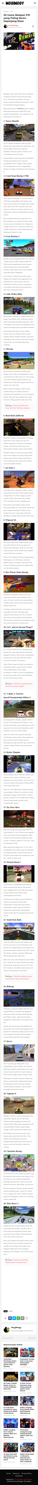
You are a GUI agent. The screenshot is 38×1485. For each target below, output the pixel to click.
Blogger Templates (24, 1481)
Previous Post (8, 1338)
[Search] (35, 3)
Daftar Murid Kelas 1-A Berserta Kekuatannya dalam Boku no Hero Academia (27, 1457)
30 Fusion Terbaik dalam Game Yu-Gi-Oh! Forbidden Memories (10, 1386)
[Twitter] (14, 1318)
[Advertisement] (19, 71)
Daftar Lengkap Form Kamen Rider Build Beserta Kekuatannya (27, 1410)
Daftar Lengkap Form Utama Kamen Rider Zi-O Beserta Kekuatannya (10, 1433)
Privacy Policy (26, 1473)
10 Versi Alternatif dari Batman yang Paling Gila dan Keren (10, 1457)
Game (12, 11)
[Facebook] (10, 1318)
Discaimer (19, 1476)
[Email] (22, 1318)
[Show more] (26, 1318)
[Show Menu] (3, 3)
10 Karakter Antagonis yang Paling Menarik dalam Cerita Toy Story (26, 1433)
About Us (16, 1473)
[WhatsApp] (18, 1318)
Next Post (31, 1338)
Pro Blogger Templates (23, 1479)
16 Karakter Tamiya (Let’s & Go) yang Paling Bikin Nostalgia (27, 1362)
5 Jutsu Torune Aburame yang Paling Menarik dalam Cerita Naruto (25, 1387)
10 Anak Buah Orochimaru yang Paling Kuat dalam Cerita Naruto (10, 1410)
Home (6, 11)
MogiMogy (16, 1327)
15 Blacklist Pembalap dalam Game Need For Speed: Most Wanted (10, 1362)
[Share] (32, 26)
